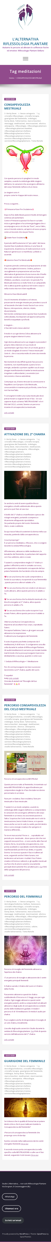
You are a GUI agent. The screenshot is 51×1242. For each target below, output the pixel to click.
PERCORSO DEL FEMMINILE (23, 896)
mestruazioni (32, 123)
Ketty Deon (11, 113)
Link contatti (9, 413)
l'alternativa (21, 121)
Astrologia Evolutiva (13, 717)
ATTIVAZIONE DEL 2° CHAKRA (24, 434)
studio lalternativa (12, 746)
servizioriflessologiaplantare (17, 141)
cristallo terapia (31, 116)
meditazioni (19, 123)
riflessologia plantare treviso (17, 136)
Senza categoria (27, 113)
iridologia (32, 118)
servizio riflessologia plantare (17, 138)
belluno (27, 904)
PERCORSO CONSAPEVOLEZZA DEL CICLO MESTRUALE (25, 707)
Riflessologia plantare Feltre (17, 133)
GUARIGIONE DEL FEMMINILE (24, 1061)
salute (34, 926)
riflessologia (20, 126)
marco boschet (34, 121)
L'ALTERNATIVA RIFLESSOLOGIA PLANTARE (25, 41)
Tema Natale (37, 141)
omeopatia (9, 126)
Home (11, 78)
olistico (42, 123)
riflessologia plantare (37, 126)
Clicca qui (24, 1144)
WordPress (24, 1234)
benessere (35, 904)
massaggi (8, 123)
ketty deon (9, 121)
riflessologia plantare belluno (17, 131)
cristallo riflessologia (13, 116)
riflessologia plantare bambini (18, 128)
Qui (40, 867)
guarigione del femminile (15, 118)
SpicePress (41, 1234)
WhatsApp (10, 1196)
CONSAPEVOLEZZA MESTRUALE (29, 78)
